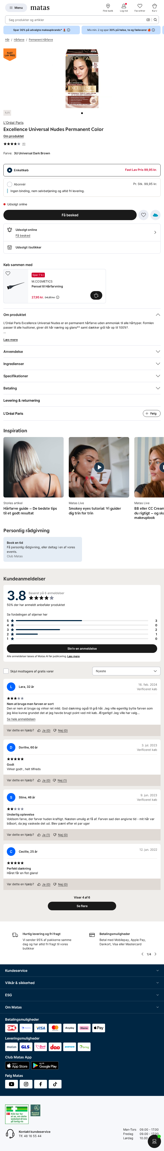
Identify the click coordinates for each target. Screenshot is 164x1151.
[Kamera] (148, 19)
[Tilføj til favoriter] (143, 215)
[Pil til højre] (160, 30)
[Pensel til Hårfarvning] (55, 286)
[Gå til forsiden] (40, 7)
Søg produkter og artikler (26, 20)
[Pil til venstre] (142, 954)
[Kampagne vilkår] (57, 297)
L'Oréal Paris (13, 122)
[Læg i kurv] (96, 295)
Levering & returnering (21, 400)
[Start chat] (154, 1141)
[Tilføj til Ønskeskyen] (155, 215)
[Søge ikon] (155, 19)
